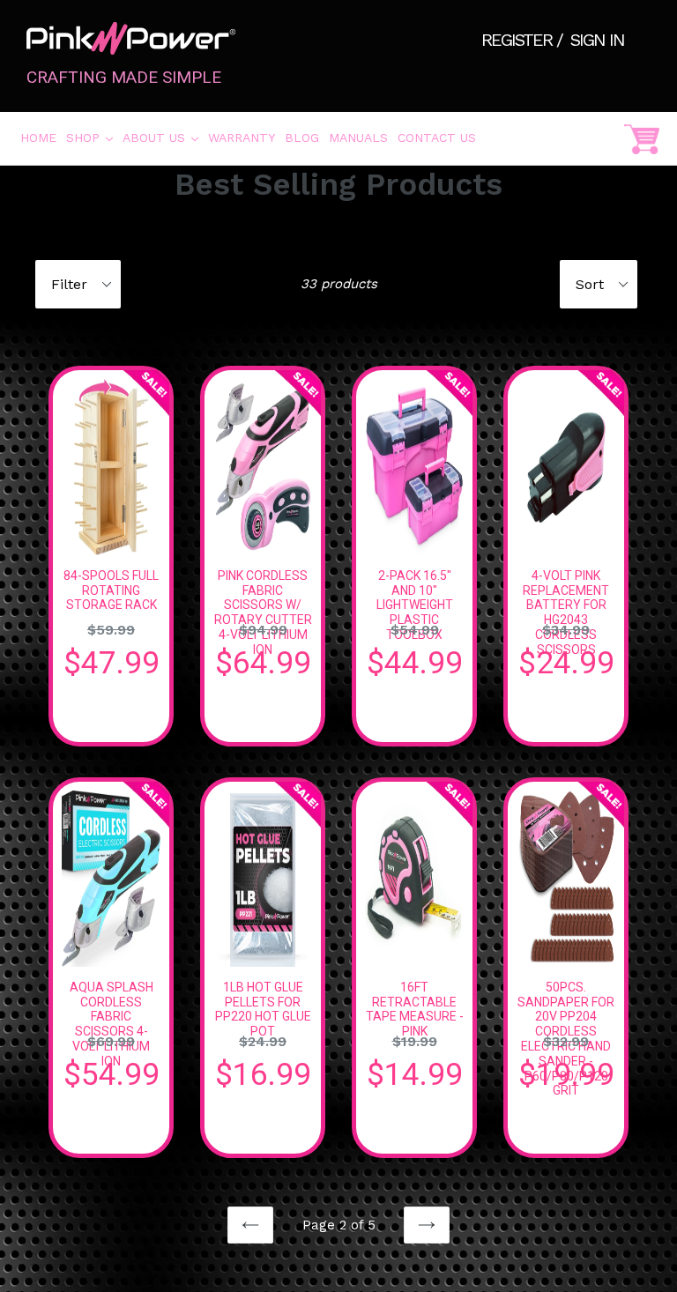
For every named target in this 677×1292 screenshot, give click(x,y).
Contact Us (437, 137)
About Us (162, 137)
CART (641, 138)
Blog (302, 137)
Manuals (358, 137)
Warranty (241, 137)
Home (38, 137)
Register (518, 39)
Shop (90, 137)
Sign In (597, 39)
